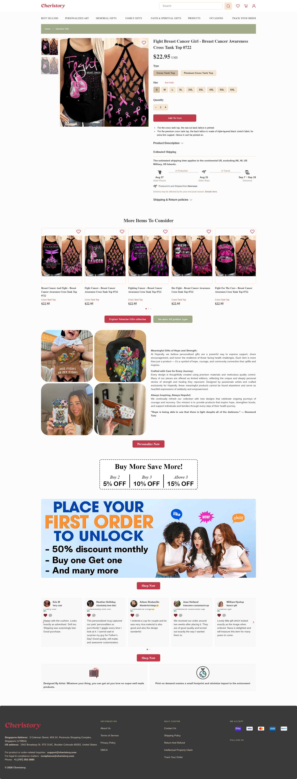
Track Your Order (173, 757)
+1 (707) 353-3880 (24, 759)
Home (47, 29)
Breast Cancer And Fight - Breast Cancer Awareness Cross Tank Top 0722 (59, 291)
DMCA (104, 750)
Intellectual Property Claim (178, 750)
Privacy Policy (108, 742)
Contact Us (170, 728)
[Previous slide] (62, 82)
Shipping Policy (172, 735)
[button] (146, 308)
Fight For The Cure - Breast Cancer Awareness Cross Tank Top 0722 (233, 290)
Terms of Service (110, 735)
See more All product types (173, 319)
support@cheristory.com (61, 752)
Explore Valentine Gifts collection (127, 319)
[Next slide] (145, 82)
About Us (106, 728)
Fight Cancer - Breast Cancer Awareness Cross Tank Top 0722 (101, 290)
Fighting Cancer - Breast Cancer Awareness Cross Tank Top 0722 (145, 290)
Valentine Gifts (62, 29)
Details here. (211, 191)
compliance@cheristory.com (57, 756)
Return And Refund (174, 742)
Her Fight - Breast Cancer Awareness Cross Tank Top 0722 (191, 290)
